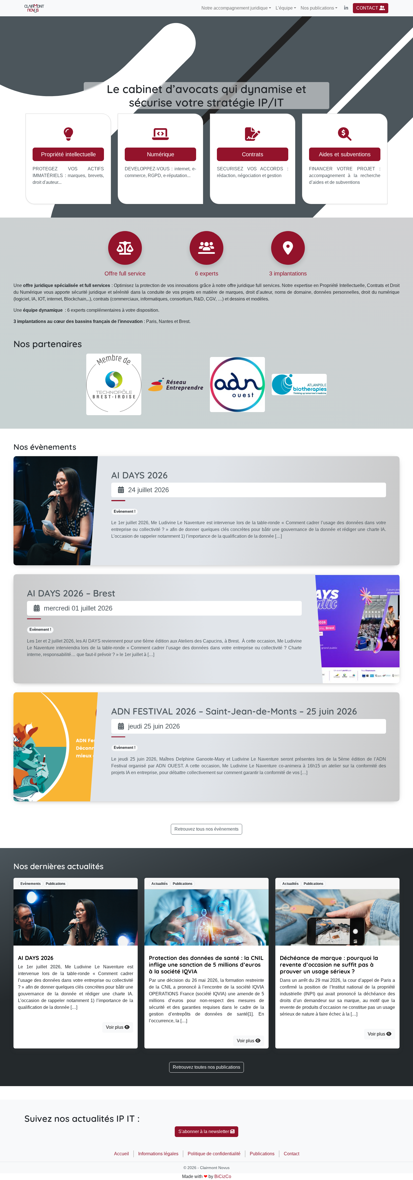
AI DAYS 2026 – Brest (71, 593)
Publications (262, 1153)
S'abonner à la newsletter (204, 1131)
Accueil (121, 1153)
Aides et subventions (345, 154)
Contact (291, 1153)
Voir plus (115, 1027)
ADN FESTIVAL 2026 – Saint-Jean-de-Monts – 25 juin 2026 (234, 711)
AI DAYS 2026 (139, 475)
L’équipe (284, 8)
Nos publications (317, 8)
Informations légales (158, 1153)
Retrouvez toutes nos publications (206, 1067)
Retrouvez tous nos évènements (206, 829)
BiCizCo (222, 1176)
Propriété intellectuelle (68, 154)
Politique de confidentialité (214, 1153)
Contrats (252, 154)
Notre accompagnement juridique (234, 8)
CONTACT (367, 8)
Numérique (160, 154)
